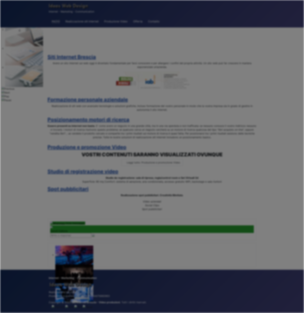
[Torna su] (298, 307)
